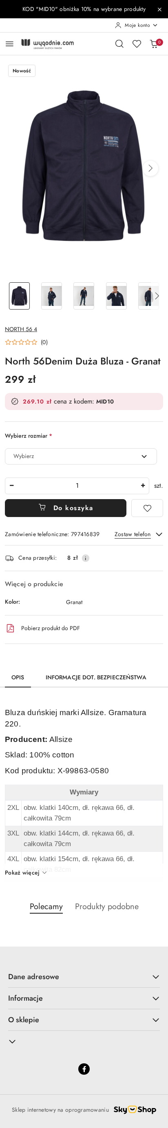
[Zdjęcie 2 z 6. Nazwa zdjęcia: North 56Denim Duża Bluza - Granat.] (51, 296)
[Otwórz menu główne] (9, 43)
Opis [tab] (17, 677)
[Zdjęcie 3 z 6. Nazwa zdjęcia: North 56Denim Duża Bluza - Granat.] (83, 296)
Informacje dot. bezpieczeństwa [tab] (96, 677)
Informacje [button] (25, 998)
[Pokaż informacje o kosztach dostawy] (85, 558)
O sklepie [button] (23, 1020)
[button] (150, 168)
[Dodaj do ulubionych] (147, 508)
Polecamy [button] (46, 906)
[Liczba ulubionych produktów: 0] (136, 43)
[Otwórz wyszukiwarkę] (119, 43)
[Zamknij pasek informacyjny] (159, 9)
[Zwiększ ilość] (143, 486)
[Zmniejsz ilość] (11, 486)
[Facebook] (84, 1069)
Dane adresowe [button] (33, 976)
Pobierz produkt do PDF (50, 628)
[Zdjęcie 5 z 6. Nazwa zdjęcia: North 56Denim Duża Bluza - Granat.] (148, 296)
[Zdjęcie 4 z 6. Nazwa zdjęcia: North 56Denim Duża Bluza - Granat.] (116, 296)
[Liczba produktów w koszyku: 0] (153, 43)
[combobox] (81, 456)
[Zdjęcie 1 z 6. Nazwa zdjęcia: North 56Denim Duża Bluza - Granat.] (19, 296)
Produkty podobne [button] (107, 906)
